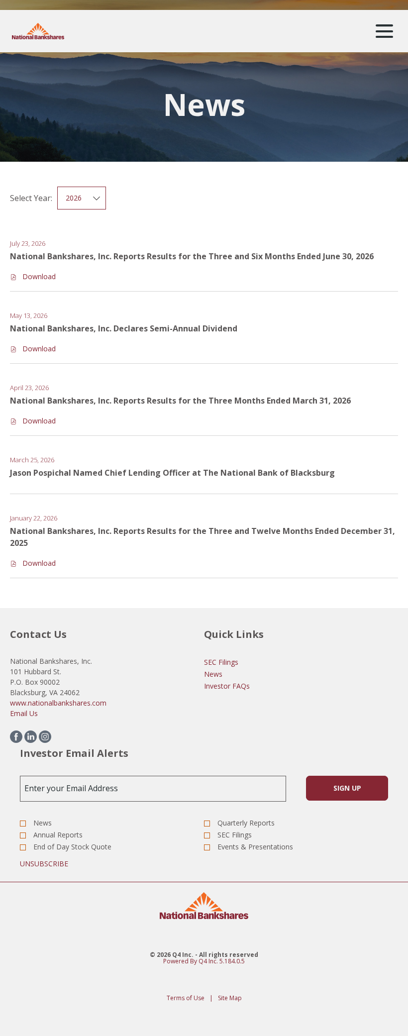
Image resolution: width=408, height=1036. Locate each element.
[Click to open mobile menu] (384, 31)
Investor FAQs (227, 686)
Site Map (230, 998)
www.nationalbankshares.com (58, 703)
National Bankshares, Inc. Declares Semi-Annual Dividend (123, 328)
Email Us (24, 713)
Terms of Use (185, 998)
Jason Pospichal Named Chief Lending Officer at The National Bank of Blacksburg (172, 472)
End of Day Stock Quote (72, 846)
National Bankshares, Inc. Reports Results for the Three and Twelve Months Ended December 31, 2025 (202, 536)
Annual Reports (58, 834)
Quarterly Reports (246, 823)
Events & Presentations (255, 846)
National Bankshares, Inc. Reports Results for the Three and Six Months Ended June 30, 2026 (192, 256)
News (213, 674)
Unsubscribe (44, 863)
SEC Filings (221, 662)
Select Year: (31, 198)
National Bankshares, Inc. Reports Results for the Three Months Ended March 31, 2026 (180, 400)
